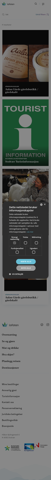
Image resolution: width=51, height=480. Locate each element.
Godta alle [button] (26, 261)
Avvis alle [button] (26, 268)
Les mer (30, 232)
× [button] (45, 204)
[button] (16, 274)
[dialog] (25, 240)
